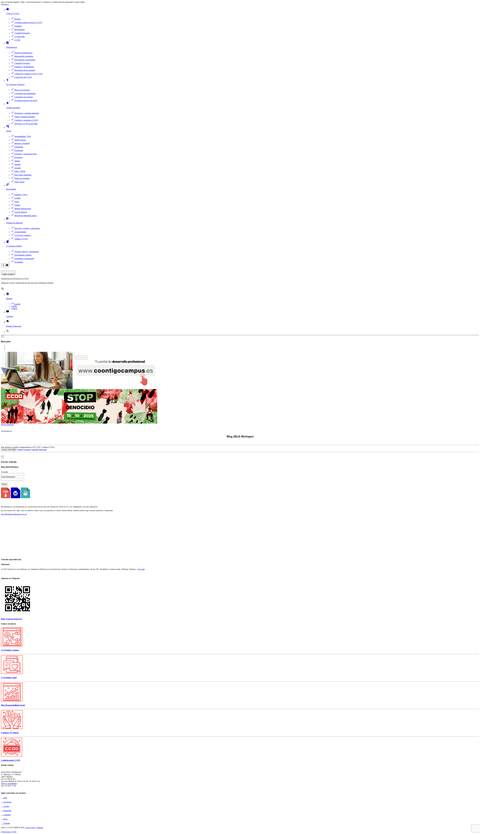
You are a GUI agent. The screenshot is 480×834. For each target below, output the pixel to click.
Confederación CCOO (10, 760)
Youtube (6, 823)
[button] (4, 425)
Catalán (14, 306)
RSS (5, 798)
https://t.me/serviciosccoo (11, 619)
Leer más (141, 569)
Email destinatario (8, 477)
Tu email (4, 472)
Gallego (14, 308)
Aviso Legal (30, 828)
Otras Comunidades (9, 783)
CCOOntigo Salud (9, 678)
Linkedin (34, 450)
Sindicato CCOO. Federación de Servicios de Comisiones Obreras (27, 283)
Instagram (43, 450)
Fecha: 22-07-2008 (9, 450)
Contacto (39, 828)
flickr (5, 819)
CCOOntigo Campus (10, 650)
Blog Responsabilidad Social (13, 705)
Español (15, 304)
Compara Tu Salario (9, 733)
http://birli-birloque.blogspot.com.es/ (14, 514)
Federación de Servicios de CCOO (14, 278)
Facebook (27, 450)
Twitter (20, 450)
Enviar (4, 484)
